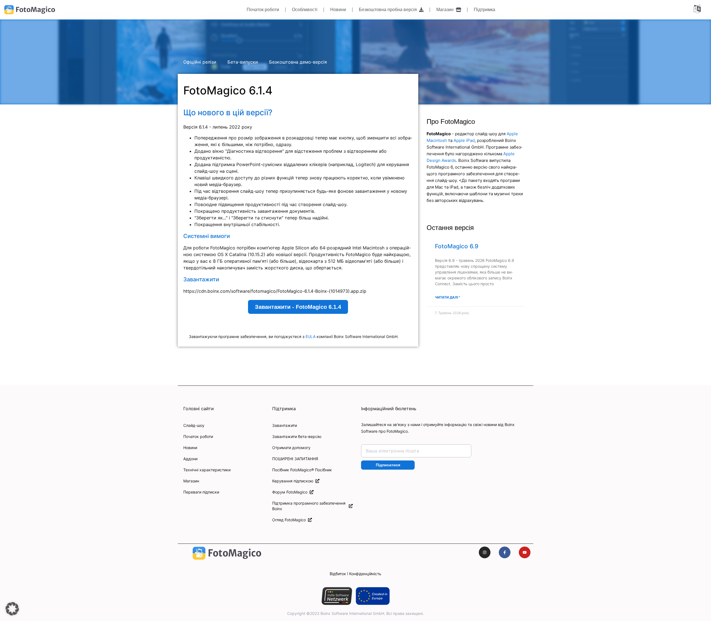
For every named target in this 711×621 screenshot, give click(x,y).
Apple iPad (464, 140)
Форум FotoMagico (291, 492)
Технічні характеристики (207, 469)
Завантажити (284, 425)
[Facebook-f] (504, 552)
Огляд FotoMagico (290, 519)
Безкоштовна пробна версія (389, 9)
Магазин (446, 9)
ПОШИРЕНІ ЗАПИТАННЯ (295, 458)
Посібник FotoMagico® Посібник (302, 469)
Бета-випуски (242, 62)
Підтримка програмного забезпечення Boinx (309, 506)
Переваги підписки (201, 492)
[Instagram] (484, 552)
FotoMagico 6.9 (456, 246)
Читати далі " (447, 297)
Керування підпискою (294, 481)
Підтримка (484, 9)
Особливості (304, 9)
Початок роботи (263, 9)
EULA (311, 336)
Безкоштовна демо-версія (298, 62)
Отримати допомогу (291, 447)
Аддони (190, 458)
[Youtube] (524, 552)
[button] (12, 609)
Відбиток (338, 573)
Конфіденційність (365, 573)
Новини (338, 9)
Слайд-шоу (193, 425)
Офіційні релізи (199, 62)
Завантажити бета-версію (296, 436)
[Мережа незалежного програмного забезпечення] (336, 596)
